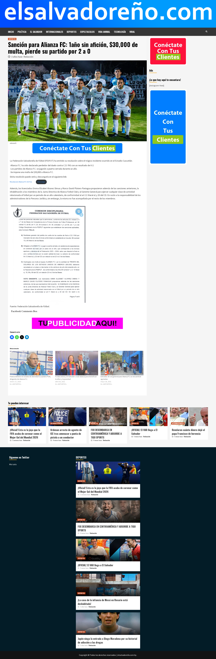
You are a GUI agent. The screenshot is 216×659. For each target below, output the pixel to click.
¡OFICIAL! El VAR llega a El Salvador (95, 565)
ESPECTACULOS (87, 31)
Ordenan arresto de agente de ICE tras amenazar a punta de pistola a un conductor (66, 433)
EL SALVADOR (36, 31)
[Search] (206, 31)
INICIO (11, 31)
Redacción (28, 56)
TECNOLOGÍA (120, 31)
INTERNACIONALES (54, 31)
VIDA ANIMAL (104, 31)
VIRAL (132, 31)
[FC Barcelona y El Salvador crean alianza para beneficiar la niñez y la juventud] (76, 363)
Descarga (41, 182)
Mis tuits (13, 464)
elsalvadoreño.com (126, 655)
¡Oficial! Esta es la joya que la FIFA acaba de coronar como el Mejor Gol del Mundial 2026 (26, 433)
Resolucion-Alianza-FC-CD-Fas (21, 182)
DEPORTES (71, 31)
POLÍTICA (22, 31)
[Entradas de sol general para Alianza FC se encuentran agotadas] (122, 363)
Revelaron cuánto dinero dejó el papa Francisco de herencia (188, 431)
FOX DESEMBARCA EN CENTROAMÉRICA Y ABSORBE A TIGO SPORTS (106, 433)
